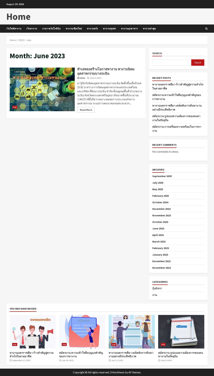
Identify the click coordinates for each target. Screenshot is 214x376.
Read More (86, 109)
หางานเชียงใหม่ (74, 28)
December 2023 (161, 208)
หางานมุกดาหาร (129, 28)
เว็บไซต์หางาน (13, 28)
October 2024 (160, 202)
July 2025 (157, 182)
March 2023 (159, 241)
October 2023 (160, 222)
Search (157, 53)
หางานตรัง (92, 28)
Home (18, 16)
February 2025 (160, 195)
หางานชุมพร (109, 28)
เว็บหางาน (31, 28)
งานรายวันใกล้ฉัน (51, 28)
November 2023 (161, 215)
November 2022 (161, 267)
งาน (14, 107)
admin (82, 78)
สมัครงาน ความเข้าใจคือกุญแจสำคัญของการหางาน (82, 331)
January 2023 (160, 254)
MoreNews (117, 372)
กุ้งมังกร (157, 288)
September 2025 (162, 176)
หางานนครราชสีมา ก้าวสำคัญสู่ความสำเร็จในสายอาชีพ (33, 331)
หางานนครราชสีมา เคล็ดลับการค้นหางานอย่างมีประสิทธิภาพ (132, 331)
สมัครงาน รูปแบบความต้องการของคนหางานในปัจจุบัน (181, 331)
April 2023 (158, 235)
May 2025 (157, 189)
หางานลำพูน (149, 28)
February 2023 (160, 248)
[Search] (206, 28)
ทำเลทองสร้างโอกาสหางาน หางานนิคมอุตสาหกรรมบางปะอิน (42, 89)
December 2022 (161, 261)
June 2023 (158, 228)
